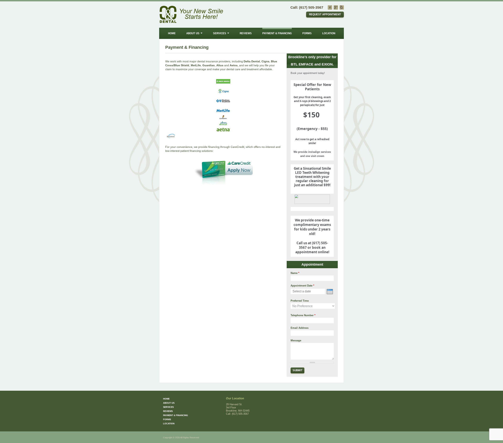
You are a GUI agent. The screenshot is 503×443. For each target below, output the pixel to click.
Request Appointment (325, 14)
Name (295, 273)
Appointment (312, 264)
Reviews (246, 33)
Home (172, 33)
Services (219, 33)
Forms (307, 33)
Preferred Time (300, 300)
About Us (192, 33)
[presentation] (330, 291)
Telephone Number (303, 315)
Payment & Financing (277, 33)
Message (296, 340)
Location (328, 33)
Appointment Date (302, 285)
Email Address (299, 327)
